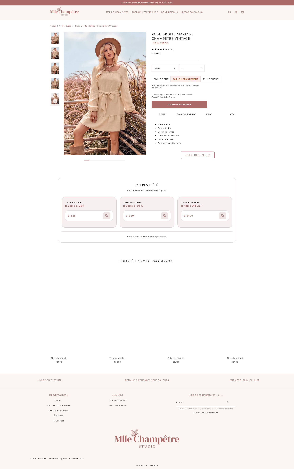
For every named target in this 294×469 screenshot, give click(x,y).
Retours (42, 458)
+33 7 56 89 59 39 (118, 405)
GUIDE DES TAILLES (197, 155)
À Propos (58, 415)
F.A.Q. (58, 400)
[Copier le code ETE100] (222, 215)
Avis (232, 114)
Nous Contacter (117, 400)
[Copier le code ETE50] (164, 215)
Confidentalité (76, 458)
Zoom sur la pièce (186, 114)
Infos (209, 114)
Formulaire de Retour (59, 410)
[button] (55, 37)
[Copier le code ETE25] (106, 215)
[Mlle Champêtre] (64, 12)
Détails (163, 114)
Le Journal (58, 420)
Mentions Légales (58, 458)
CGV (33, 458)
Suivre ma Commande (58, 405)
